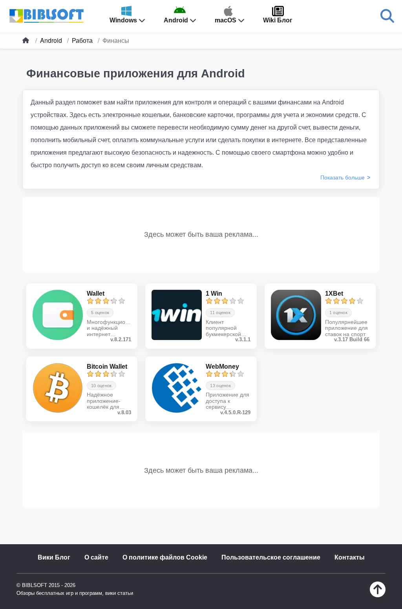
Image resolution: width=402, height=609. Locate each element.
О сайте (96, 557)
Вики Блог (54, 557)
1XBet (334, 293)
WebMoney (222, 366)
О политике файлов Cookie (164, 557)
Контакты (349, 557)
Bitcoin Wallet (107, 366)
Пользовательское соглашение (270, 557)
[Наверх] (378, 595)
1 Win (214, 293)
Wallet (95, 293)
